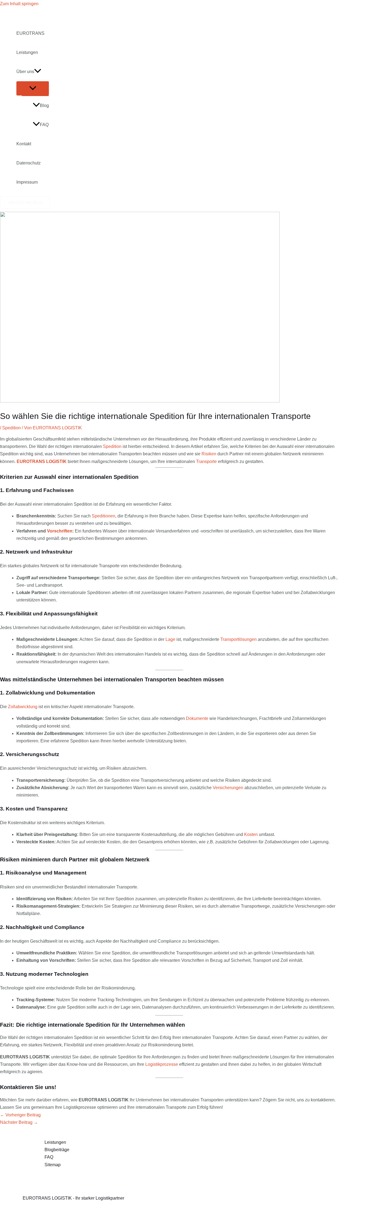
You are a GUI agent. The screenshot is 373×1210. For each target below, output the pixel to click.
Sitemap (53, 1164)
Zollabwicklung (22, 706)
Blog (44, 105)
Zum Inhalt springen (19, 3)
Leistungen (27, 52)
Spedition (11, 427)
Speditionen (103, 516)
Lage (170, 639)
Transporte (206, 461)
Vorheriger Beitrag (20, 1115)
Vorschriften (59, 531)
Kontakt (23, 143)
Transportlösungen (238, 639)
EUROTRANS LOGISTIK (42, 461)
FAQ (44, 124)
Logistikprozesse (161, 1064)
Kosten (251, 834)
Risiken (209, 453)
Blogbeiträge (57, 1149)
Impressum (27, 182)
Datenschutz (28, 163)
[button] (37, 71)
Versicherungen (228, 787)
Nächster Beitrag (19, 1122)
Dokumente (197, 718)
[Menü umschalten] (32, 88)
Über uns (25, 71)
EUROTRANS (30, 33)
